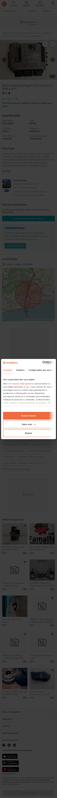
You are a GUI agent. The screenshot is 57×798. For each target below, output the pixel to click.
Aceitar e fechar (28, 415)
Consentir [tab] (7, 370)
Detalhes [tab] (20, 370)
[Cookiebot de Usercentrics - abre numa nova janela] (42, 362)
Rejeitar (28, 433)
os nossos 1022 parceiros (21, 384)
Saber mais (27, 424)
